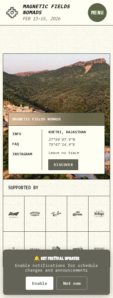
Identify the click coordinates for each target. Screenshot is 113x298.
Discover (63, 164)
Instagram (22, 154)
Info (16, 133)
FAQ (15, 143)
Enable (39, 283)
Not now (72, 283)
